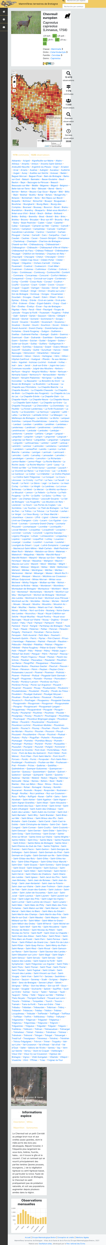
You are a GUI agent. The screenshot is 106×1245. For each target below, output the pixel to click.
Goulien (26, 325)
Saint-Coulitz (44, 827)
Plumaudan (57, 737)
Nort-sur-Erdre (36, 610)
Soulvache (36, 988)
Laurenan (51, 467)
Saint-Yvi (38, 976)
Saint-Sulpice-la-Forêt (44, 961)
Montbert (56, 588)
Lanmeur (27, 446)
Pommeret (60, 747)
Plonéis (15, 681)
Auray (24, 173)
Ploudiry (45, 691)
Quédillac (52, 765)
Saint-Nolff (36, 933)
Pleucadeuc (37, 660)
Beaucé (54, 182)
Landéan (27, 424)
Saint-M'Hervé (44, 923)
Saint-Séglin (58, 954)
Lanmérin (16, 446)
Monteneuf (22, 591)
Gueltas (15, 334)
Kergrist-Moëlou (40, 371)
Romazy (47, 787)
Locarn (43, 520)
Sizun (64, 985)
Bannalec (35, 179)
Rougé (15, 793)
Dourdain (16, 297)
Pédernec (34, 629)
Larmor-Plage (34, 461)
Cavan (34, 238)
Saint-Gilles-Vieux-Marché (53, 861)
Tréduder (30, 1013)
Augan (16, 173)
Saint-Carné (44, 821)
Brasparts (40, 210)
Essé (63, 303)
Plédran (48, 644)
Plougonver (47, 703)
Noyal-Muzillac (27, 616)
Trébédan (26, 1007)
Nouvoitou (30, 613)
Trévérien (64, 1038)
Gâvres (51, 315)
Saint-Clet (55, 824)
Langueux (65, 439)
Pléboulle (16, 644)
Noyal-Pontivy (44, 616)
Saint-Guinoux (51, 867)
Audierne (65, 170)
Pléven (15, 669)
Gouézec (16, 325)
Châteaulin (32, 247)
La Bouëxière (39, 384)
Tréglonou (17, 1023)
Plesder (15, 657)
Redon (44, 778)
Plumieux (28, 743)
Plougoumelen (62, 703)
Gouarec (24, 322)
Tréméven (16, 1035)
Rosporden (49, 790)
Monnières (59, 585)
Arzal (15, 170)
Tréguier (52, 1026)
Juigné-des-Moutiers (43, 368)
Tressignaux (29, 1038)
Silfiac (26, 985)
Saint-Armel (41, 805)
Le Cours (60, 477)
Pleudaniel (50, 660)
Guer (26, 337)
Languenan (53, 439)
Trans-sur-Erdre (45, 1004)
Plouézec (58, 697)
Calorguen (25, 225)
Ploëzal (35, 675)
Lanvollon (41, 458)
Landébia (38, 424)
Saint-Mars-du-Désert (53, 911)
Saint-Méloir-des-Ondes (23, 923)
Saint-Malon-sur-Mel (33, 908)
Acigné (26, 160)
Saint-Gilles (42, 858)
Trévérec (53, 1038)
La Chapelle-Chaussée (42, 390)
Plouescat (46, 697)
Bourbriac (16, 204)
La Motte (54, 418)
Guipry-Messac (60, 346)
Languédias (39, 439)
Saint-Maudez (36, 917)
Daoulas (46, 288)
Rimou (48, 784)
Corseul (48, 281)
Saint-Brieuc (27, 818)
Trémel (29, 1032)
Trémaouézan (51, 1029)
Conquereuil (18, 278)
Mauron (59, 560)
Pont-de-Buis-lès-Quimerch (32, 753)
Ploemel (39, 672)
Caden (41, 222)
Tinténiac (25, 1001)
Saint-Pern (40, 939)
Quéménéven (18, 768)
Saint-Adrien (29, 799)
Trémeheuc (18, 1032)
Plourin (55, 728)
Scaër (44, 979)
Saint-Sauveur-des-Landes (52, 951)
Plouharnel (26, 712)
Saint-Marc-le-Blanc (30, 911)
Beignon (64, 185)
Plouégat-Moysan (52, 694)
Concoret (44, 275)
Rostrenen (62, 790)
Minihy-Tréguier (29, 582)
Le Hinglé (35, 486)
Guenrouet (17, 337)
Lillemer (54, 517)
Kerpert (15, 377)
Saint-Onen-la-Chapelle (55, 933)
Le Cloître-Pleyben (61, 474)
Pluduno (16, 737)
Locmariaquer (29, 526)
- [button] (14, 85)
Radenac (16, 778)
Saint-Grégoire (34, 867)
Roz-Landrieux (37, 793)
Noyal (40, 613)
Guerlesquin (60, 337)
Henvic (36, 356)
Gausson (42, 315)
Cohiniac (52, 269)
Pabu (22, 622)
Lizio (35, 520)
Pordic (25, 759)
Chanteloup (19, 241)
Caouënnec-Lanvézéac (23, 232)
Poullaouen (61, 762)
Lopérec (16, 539)
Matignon (48, 560)
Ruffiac (22, 796)
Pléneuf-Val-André (20, 653)
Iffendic (46, 359)
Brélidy (23, 216)
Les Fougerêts (33, 502)
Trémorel (28, 1035)
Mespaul (16, 576)
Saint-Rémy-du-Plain (56, 945)
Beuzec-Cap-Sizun (38, 191)
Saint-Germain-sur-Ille (43, 855)
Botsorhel (37, 201)
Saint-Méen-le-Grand (52, 920)
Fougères (56, 312)
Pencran (53, 629)
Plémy (47, 650)
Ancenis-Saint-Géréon (51, 163)
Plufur (25, 737)
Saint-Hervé (17, 874)
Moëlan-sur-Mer (47, 582)
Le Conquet (48, 477)
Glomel (24, 319)
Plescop (64, 653)
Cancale (51, 229)
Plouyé (59, 731)
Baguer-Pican (35, 176)
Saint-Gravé (19, 867)
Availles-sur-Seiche (39, 173)
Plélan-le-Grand (47, 647)
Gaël (15, 315)
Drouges (27, 297)
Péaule (24, 629)
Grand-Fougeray (31, 331)
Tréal (57, 1004)
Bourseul (27, 207)
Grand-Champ (36, 328)
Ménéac (25, 570)
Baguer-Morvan (19, 176)
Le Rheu (57, 495)
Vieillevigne (56, 1050)
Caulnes (25, 238)
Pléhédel (16, 647)
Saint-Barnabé (19, 815)
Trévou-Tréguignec (22, 1041)
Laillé (64, 412)
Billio (67, 191)
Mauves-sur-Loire (20, 564)
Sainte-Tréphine (51, 846)
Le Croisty (28, 480)
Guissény (26, 350)
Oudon (15, 622)
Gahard (23, 315)
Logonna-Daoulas (53, 533)
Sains (57, 796)
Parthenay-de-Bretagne (51, 626)
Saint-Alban (42, 802)
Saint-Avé (62, 812)
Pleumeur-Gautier (38, 666)
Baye (23, 182)
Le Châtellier (43, 474)
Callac (15, 225)
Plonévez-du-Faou (49, 681)
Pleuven (63, 666)
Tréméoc (39, 1032)
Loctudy (27, 533)
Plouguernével (34, 709)
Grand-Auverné (19, 328)
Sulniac (26, 992)
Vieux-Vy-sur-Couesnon (35, 1054)
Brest (41, 216)
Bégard (54, 185)
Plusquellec (59, 743)
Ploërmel (25, 675)
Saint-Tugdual (33, 970)
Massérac (37, 560)
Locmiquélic (56, 526)
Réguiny (53, 778)
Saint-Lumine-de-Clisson (38, 902)
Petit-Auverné (29, 635)
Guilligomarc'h (56, 343)
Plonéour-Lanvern (29, 681)
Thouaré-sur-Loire (56, 998)
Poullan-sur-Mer (46, 762)
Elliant (53, 297)
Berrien (15, 191)
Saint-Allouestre (58, 802)
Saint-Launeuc (26, 895)
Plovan (41, 734)
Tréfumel (60, 1016)
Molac (35, 585)
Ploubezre (63, 688)
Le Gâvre (35, 483)
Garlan (32, 315)
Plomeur (48, 678)
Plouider (60, 712)
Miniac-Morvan (39, 579)
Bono (37, 198)
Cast (63, 235)
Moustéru (46, 604)
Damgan (35, 288)
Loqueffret (38, 539)
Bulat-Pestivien (28, 222)
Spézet (47, 988)
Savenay (35, 979)
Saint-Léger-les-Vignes (52, 899)
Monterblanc (36, 591)
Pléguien (59, 644)
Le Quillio (35, 495)
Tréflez (50, 1016)
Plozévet (51, 734)
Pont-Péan (26, 756)
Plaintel (41, 641)
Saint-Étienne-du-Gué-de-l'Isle (26, 846)
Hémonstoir (29, 353)
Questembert (39, 771)
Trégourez (42, 1023)
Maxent (34, 564)
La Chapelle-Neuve (38, 399)
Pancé (59, 622)
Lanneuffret (31, 449)
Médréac (52, 564)
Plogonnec (26, 678)
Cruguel (15, 288)
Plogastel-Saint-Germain (53, 675)
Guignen (52, 340)
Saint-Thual (45, 967)
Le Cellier (30, 474)
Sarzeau (49, 976)
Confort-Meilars (58, 275)
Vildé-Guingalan (39, 1057)
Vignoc (26, 1057)
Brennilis (33, 216)
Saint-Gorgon (62, 864)
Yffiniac (33, 1060)
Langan (49, 433)
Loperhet (26, 539)
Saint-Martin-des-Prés (50, 914)
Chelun (39, 256)
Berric (59, 188)
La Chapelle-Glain (50, 396)
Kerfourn (16, 371)
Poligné (49, 747)
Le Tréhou (26, 511)
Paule (67, 626)
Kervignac (47, 377)
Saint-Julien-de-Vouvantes (33, 892)
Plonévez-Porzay (20, 684)
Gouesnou (59, 322)
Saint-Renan (18, 948)
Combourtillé (53, 272)
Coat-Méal (53, 266)
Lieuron (29, 517)
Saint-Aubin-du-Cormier (43, 812)
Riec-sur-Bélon (28, 784)
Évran (39, 306)
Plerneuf (54, 653)
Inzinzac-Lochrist (37, 362)
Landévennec (44, 427)
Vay (58, 1047)
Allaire (59, 160)
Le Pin (26, 495)
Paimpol (38, 622)
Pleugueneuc (42, 663)
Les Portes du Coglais (45, 505)
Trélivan (38, 1029)
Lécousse (16, 480)
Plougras (17, 706)
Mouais (16, 604)
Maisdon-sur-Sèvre (44, 551)
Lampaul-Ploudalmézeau (35, 421)
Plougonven (34, 703)
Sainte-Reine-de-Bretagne (40, 843)
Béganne (44, 185)
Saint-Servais (33, 957)
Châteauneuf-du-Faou (22, 250)
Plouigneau (17, 716)
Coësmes (28, 269)
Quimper (27, 774)
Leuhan (63, 511)
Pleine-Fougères (30, 647)
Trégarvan (31, 1019)
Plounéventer (38, 722)
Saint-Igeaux (31, 877)
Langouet (61, 436)
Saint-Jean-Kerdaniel (29, 883)
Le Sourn (27, 505)
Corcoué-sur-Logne (43, 278)
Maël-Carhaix (45, 548)
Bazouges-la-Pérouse (38, 182)
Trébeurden (38, 1007)
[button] (14, 82)
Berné (51, 188)
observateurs (40, 155)
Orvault (64, 619)
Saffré (49, 796)
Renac (26, 781)
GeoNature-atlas (45, 1244)
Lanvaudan (48, 455)
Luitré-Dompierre (49, 545)
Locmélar (43, 526)
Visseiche (16, 1060)
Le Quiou (46, 495)
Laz (54, 470)
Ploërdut (60, 672)
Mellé (52, 567)
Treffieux (65, 1013)
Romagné (36, 787)
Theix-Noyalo (18, 998)
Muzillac (23, 607)
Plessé (42, 657)
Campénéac (39, 229)
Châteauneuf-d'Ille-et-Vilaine (54, 247)
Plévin (34, 669)
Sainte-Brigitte (61, 836)
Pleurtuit (53, 666)
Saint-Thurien (18, 970)
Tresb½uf (16, 1038)
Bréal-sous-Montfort (57, 210)
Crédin (42, 284)
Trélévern (27, 1029)
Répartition (18, 1127)
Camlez (55, 225)
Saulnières (60, 976)
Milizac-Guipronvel (21, 579)
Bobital (23, 194)
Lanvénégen (18, 458)
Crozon (60, 284)
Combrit (66, 272)
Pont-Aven (40, 750)
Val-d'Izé (56, 1044)
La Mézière (42, 418)
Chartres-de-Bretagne (49, 241)
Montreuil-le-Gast (34, 598)
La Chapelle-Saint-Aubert (25, 402)
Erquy (56, 303)
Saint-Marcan (51, 908)
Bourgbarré (28, 204)
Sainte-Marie (46, 840)
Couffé (15, 284)
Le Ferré (25, 483)
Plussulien (16, 747)
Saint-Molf (25, 926)
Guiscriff (16, 350)
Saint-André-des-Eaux (22, 805)
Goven (55, 325)
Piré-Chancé (54, 638)
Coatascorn (40, 266)
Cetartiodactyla (58, 52)
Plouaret (57, 684)
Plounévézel (52, 722)
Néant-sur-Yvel (45, 607)
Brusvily (59, 219)
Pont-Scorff (59, 756)
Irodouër (52, 362)
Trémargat (65, 1029)
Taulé (62, 992)
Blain (15, 194)
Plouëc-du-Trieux (59, 691)
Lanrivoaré (59, 452)
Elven (60, 297)
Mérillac (49, 570)
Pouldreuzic (30, 762)
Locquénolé (48, 529)
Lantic (26, 455)
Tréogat (48, 1035)
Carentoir (51, 232)
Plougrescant (30, 706)
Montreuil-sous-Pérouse (56, 598)
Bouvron (48, 207)
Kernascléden (49, 374)
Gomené (34, 319)
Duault (36, 297)
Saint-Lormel (18, 902)
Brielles (15, 219)
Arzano (24, 170)
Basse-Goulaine (49, 179)
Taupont (16, 995)
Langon (38, 436)
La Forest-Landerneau (32, 408)
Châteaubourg (36, 244)
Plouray (35, 728)
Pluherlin (45, 737)
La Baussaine (30, 381)
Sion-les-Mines (38, 985)
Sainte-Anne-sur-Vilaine (40, 836)
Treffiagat (54, 1013)
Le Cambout (18, 474)
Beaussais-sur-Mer (21, 185)
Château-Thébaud (44, 250)
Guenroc (64, 334)
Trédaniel (16, 1010)
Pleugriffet (29, 663)
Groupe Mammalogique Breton (44, 1237)
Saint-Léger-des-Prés (28, 899)
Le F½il (39, 480)
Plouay (37, 688)
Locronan (16, 533)
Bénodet (42, 188)
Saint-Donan (49, 833)
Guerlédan (48, 337)
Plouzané (16, 734)
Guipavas (38, 346)
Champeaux (64, 238)
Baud (61, 179)
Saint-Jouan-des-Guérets (34, 889)
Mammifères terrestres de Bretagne (38, 3)
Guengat (44, 334)
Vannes (51, 1047)
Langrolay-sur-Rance (22, 439)
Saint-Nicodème (51, 926)
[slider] (42, 141)
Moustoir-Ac (60, 604)
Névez (15, 610)
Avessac (54, 173)
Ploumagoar (51, 716)
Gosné (15, 322)
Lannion (52, 449)
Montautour (43, 588)
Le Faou (48, 480)
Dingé (33, 291)
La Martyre (25, 415)
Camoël (64, 225)
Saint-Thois (17, 967)
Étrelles (21, 306)
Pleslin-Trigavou (29, 657)
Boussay (37, 207)
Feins (24, 309)
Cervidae (56, 55)
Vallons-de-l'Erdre (37, 1047)
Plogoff (15, 678)
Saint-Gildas (63, 855)
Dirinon (42, 291)
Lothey (49, 539)
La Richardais (54, 458)
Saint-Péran (54, 936)
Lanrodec (16, 455)
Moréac (46, 601)
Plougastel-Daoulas (60, 700)
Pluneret (39, 743)
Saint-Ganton (42, 849)
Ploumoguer (19, 719)
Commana (18, 275)
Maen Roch (17, 551)
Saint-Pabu (41, 936)
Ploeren (15, 675)
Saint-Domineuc (33, 833)
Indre (14, 362)
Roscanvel (17, 790)
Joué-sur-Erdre (39, 365)
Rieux (40, 784)
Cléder (59, 260)
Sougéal (25, 988)
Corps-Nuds (36, 281)
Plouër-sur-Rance (31, 697)
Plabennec (31, 641)
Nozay (45, 619)
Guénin (54, 334)
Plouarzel (16, 688)
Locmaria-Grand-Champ (42, 523)
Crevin (51, 284)
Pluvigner (28, 747)
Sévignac (16, 985)
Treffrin (27, 1016)
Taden (44, 992)
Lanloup (63, 443)
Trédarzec (28, 1010)
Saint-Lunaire (59, 902)
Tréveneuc (42, 1038)
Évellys (30, 306)
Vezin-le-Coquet (41, 1050)
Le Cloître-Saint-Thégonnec (26, 477)
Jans (20, 365)
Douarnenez (57, 294)
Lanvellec (60, 455)
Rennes (35, 781)
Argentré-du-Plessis (41, 167)
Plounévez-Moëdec (42, 725)
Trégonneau (29, 1023)
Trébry (61, 1007)
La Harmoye (43, 412)
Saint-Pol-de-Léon (59, 942)
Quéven (51, 771)
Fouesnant (45, 312)
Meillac (15, 567)
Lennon (29, 492)
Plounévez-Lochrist (21, 725)
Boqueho (16, 201)
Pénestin (63, 629)
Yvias (42, 1060)
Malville (40, 554)
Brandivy (29, 210)
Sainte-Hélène (18, 840)
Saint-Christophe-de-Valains (34, 824)
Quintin (49, 774)
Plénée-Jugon (59, 650)
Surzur (35, 992)
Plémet (38, 650)
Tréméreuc (51, 1032)
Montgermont (24, 595)
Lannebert (64, 446)
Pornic (33, 759)
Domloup (34, 294)
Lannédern (18, 449)
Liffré (37, 517)
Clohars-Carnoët (42, 263)
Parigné (33, 626)
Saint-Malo (17, 905)
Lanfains (39, 433)
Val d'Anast (44, 1044)
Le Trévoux (39, 511)
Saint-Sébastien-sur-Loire (24, 954)
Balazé (25, 179)
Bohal (40, 194)
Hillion (65, 356)
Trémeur (62, 1032)
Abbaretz (16, 160)
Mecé (43, 564)
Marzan (26, 560)
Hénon (28, 356)
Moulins (36, 604)
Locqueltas (34, 529)
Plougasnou (43, 700)
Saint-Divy (62, 830)
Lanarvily (53, 421)
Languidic (18, 443)
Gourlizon (45, 325)
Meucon (36, 576)
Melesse (25, 567)
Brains (65, 207)
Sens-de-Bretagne (27, 982)
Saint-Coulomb (60, 827)
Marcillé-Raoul (53, 554)
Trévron (37, 1041)
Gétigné (61, 315)
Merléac (59, 570)
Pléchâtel (27, 644)
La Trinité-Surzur (36, 467)
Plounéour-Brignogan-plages (41, 719)
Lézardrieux (17, 517)
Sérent (58, 982)
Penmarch (27, 632)
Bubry (16, 222)
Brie (57, 216)
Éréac (32, 303)
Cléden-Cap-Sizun (30, 260)
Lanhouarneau (32, 443)
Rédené (35, 778)
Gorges (59, 319)
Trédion (48, 1010)
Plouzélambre (29, 734)
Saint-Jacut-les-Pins (50, 877)
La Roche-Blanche (52, 461)
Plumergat (17, 743)
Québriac (41, 765)
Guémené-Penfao (29, 334)
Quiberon (16, 774)
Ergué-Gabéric (44, 303)
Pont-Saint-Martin (42, 756)
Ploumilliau (64, 716)
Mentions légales (82, 1237)
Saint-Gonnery (47, 864)
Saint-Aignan (59, 799)
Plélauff (22, 650)
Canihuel (61, 229)
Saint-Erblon (19, 843)
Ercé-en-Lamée (45, 300)
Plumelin (58, 740)
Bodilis (32, 194)
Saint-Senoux (18, 957)
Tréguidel (41, 1026)
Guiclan (33, 340)
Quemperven (55, 768)
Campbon (26, 229)
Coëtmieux (40, 269)
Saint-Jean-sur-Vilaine (22, 886)
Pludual (61, 734)
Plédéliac (38, 644)
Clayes (15, 260)
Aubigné (44, 170)
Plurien (48, 743)
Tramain (16, 1004)
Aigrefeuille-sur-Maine (42, 160)
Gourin (35, 325)
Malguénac (29, 554)
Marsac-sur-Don (47, 557)
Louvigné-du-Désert (22, 545)
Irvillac (62, 362)
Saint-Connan (29, 827)
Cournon (25, 284)
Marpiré (33, 557)
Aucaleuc (54, 170)
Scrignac (53, 979)
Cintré (61, 256)
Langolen (28, 436)
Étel (14, 306)
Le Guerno (54, 483)
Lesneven (16, 505)
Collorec (63, 269)
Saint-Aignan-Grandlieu (23, 802)
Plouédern (17, 694)
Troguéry (56, 1041)
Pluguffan (34, 737)
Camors (15, 229)
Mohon (60, 582)
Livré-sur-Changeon (21, 520)
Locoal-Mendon (19, 529)
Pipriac (42, 638)
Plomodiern (60, 678)
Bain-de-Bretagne (52, 176)
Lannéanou (51, 446)
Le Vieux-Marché (49, 514)
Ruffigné (32, 796)
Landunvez (17, 433)
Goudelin (35, 322)
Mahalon (29, 551)
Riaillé (59, 781)
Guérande (35, 337)
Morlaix (55, 601)
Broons (24, 219)
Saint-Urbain (49, 970)
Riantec (15, 784)
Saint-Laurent (42, 895)
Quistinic (59, 774)
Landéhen (49, 424)
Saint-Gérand (30, 852)
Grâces (64, 325)
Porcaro (16, 759)
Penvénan (39, 632)
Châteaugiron (18, 247)
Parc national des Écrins (75, 1244)
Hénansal (55, 353)
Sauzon (25, 979)
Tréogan (38, 1035)
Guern (15, 340)
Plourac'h (25, 728)
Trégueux (29, 1026)
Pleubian (25, 660)
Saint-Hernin (60, 871)
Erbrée (33, 300)
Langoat (59, 433)
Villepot (63, 1057)
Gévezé (15, 319)
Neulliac (58, 607)
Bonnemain (27, 198)
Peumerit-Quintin (20, 638)
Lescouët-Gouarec (50, 498)
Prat (14, 765)
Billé (61, 191)
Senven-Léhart (46, 982)
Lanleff (54, 443)
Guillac (34, 343)
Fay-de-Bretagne (52, 306)
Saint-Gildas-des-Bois (24, 858)
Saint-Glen (17, 864)
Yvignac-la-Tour (55, 1060)
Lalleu (14, 415)
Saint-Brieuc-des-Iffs (46, 818)
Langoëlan (17, 436)
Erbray (24, 300)
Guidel (42, 340)
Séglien (63, 979)
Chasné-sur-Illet (19, 244)
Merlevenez (17, 573)
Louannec (59, 539)
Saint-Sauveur (30, 951)
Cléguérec (27, 263)
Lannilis (42, 449)
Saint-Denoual (19, 830)
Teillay (25, 995)
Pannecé (16, 626)
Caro (44, 235)
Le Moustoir (17, 492)
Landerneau (17, 427)
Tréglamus (54, 1019)
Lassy (57, 464)
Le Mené (28, 489)
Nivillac (23, 610)
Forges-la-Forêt (29, 312)
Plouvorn (50, 731)
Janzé (27, 365)
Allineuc (15, 163)
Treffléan (17, 1016)
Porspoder (44, 759)
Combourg (39, 272)
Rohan (27, 787)
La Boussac (53, 384)
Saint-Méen (34, 920)
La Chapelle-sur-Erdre (51, 402)
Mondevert (46, 585)
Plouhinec (37, 712)
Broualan (34, 219)
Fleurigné (47, 309)
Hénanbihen (43, 353)
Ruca (14, 796)
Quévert (61, 771)
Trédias (38, 1010)
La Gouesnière (28, 412)
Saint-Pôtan (17, 945)
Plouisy (28, 716)
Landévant (30, 427)
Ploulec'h (38, 716)
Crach (34, 284)
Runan (41, 796)
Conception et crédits (65, 1237)
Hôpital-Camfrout (20, 359)
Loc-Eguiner (55, 520)
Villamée (54, 1057)
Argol (56, 167)
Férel (38, 309)
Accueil (28, 1237)
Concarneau (31, 275)
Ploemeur (49, 672)
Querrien (16, 771)
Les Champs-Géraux (29, 498)
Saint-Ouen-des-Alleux (23, 936)
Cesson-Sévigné (48, 238)
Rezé (52, 781)
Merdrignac (37, 570)
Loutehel (59, 542)
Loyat (36, 545)
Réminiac (63, 778)
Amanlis (25, 163)
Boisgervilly (60, 194)
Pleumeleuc (56, 663)
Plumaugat (17, 740)
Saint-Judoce (55, 889)
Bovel (57, 207)
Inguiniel (23, 362)
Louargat (16, 542)
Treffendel (42, 1013)
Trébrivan (51, 1007)
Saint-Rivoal (44, 948)
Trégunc (62, 1026)
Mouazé (26, 604)
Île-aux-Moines (59, 359)
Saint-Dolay (17, 833)
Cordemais (60, 278)
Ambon (34, 163)
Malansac (60, 551)
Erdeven (23, 303)
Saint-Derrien (34, 830)
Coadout (28, 266)
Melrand (16, 570)
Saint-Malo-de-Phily (34, 905)
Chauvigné (17, 256)
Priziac (31, 765)
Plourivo (29, 731)
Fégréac (16, 309)
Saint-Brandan (47, 815)
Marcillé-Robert (19, 557)
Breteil (49, 216)
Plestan (50, 657)
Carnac (26, 235)
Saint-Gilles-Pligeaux (28, 861)
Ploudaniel (34, 691)
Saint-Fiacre (28, 849)
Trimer (47, 1041)
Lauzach (62, 467)
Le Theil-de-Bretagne (48, 508)
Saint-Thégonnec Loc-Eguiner (40, 964)
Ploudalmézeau (19, 691)
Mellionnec (62, 567)
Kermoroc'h (35, 374)
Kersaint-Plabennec (30, 377)
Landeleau (61, 424)
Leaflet (47, 146)
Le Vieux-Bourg (31, 514)
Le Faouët (59, 480)
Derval (55, 288)
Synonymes (32, 1127)
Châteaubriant (52, 244)
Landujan (54, 430)
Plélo (30, 650)
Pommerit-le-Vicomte (22, 750)
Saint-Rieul (31, 948)
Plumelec (28, 740)
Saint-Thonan (31, 967)
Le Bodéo (62, 470)
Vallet (23, 1047)
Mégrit (62, 564)
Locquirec (61, 529)
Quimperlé (38, 774)
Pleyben (43, 669)
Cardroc (40, 232)
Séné (14, 982)
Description (19, 1122)
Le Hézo (24, 486)
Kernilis (61, 374)
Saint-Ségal (44, 954)
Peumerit (55, 635)
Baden (63, 173)
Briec (63, 216)
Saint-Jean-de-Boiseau (39, 880)
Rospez (38, 790)
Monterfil (48, 591)
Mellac (44, 567)
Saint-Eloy (33, 840)
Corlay (15, 281)
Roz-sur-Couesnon (55, 793)
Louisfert (37, 542)
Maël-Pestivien (61, 548)
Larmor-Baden (19, 461)
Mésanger (39, 573)
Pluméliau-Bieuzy (43, 740)
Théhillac (59, 995)
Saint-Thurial (59, 967)
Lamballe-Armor (40, 415)
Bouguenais (59, 201)
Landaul (17, 424)
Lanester (29, 433)
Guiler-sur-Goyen (20, 343)
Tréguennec (17, 1026)
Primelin (22, 765)
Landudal (31, 430)
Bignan (53, 191)
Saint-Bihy (33, 815)
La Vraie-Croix (43, 470)
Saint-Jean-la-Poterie (52, 883)
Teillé (32, 995)
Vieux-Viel (17, 1054)
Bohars (49, 194)
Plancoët (51, 641)
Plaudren (62, 641)
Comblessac (26, 272)
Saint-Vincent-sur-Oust (45, 973)
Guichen (24, 340)
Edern (45, 297)
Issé (14, 365)
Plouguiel (47, 709)
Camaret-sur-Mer (40, 225)
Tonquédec (37, 1001)
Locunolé (37, 533)
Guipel (48, 346)
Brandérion (17, 210)
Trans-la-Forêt (29, 1004)
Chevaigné (50, 256)
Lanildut (45, 443)
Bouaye (48, 201)
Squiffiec (57, 988)
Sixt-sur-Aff (53, 985)
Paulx (16, 629)
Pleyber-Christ (56, 669)
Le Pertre (51, 492)
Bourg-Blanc (43, 204)
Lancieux (64, 421)
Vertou (27, 1050)
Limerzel (64, 517)
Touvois (58, 1001)
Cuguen (25, 288)
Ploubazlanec (49, 688)
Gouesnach (46, 322)
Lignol (45, 517)
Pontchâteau (53, 750)
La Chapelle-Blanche (48, 387)
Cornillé (24, 281)
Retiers (44, 781)
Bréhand (58, 213)
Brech (40, 213)
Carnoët (36, 235)
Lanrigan (36, 452)
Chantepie (32, 241)
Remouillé (16, 781)
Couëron (58, 281)
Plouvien (39, 731)
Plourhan (46, 728)
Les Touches (30, 508)
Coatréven (17, 269)
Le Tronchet (52, 511)
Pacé (30, 622)
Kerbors (59, 368)
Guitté (36, 350)
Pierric (33, 638)
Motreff (65, 601)
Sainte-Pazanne (62, 840)
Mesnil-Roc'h (61, 573)
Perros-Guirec (52, 632)
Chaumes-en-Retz (55, 253)
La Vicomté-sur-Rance (22, 470)
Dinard (15, 291)
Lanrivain (47, 452)
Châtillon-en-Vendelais (34, 253)
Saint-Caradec (29, 821)
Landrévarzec (18, 430)
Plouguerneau (18, 709)
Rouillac (24, 793)
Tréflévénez (39, 1016)
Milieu (29, 1122)
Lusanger (64, 545)
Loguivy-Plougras (20, 536)
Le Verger (16, 514)
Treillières (16, 1029)
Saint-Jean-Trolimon (45, 886)
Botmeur (27, 201)
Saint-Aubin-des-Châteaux (43, 809)
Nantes (32, 607)
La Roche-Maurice (36, 464)
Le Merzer (39, 489)
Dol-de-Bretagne (20, 294)
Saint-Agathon (44, 799)
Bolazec (16, 198)
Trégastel (42, 1019)
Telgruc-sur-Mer (45, 995)
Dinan (63, 288)
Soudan (15, 988)
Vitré (25, 1060)
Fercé (31, 309)
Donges (45, 294)
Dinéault (24, 291)
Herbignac (47, 356)
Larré (49, 464)
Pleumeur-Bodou (20, 666)
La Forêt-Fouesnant (54, 408)
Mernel (28, 573)
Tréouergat (59, 1035)
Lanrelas (26, 452)
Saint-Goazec (30, 864)
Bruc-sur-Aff (47, 219)
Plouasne (27, 688)
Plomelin (38, 678)
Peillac (44, 629)
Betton (24, 191)
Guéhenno (56, 331)
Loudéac (27, 542)
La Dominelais (57, 405)
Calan (49, 222)
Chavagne (29, 256)
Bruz (67, 219)
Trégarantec (18, 1019)
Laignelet (55, 412)
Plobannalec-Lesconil (22, 672)
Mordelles (35, 601)
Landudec (43, 430)
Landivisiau (58, 427)
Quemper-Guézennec (37, 768)
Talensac (53, 992)
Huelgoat (35, 359)
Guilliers (43, 343)
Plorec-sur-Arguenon (41, 684)
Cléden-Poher (47, 260)
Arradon (65, 167)
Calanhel (58, 222)
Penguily (16, 632)
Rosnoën (28, 790)
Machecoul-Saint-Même (25, 548)
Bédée (35, 185)
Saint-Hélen (30, 871)
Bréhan (48, 213)
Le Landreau (48, 486)
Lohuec (34, 536)
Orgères (55, 619)
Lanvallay (35, 455)
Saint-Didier (49, 830)
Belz (34, 188)
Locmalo (23, 523)
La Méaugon (57, 415)
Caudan (15, 238)
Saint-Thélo (62, 964)
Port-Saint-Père (58, 759)
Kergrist (26, 371)
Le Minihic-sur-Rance (56, 489)
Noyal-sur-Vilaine (32, 619)
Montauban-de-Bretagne (24, 588)
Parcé (25, 626)
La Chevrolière (41, 405)
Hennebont (17, 356)
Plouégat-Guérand (33, 694)
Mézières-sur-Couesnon (54, 576)
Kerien (53, 371)
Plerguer (36, 653)
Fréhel (66, 312)
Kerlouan (62, 371)
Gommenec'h (47, 319)
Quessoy (26, 771)
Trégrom (54, 1023)
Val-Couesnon (29, 1044)
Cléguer (15, 263)
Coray (29, 278)
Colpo (15, 272)
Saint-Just (53, 892)
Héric (57, 356)
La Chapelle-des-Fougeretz (35, 393)
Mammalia (56, 49)
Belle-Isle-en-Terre (21, 188)
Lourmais (48, 542)
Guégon (45, 331)
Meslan (49, 573)
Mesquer (26, 576)
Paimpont (49, 622)
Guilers (61, 340)
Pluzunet (39, 747)
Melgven (35, 567)
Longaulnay (61, 536)
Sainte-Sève (61, 843)
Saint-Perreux (53, 939)
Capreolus (55, 58)
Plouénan (16, 697)
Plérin (44, 653)
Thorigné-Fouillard (36, 998)
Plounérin (24, 722)
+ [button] (14, 78)
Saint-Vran (26, 976)
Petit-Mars (44, 635)
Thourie (15, 1001)
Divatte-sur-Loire (56, 291)
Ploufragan (30, 700)
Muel (14, 607)
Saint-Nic (36, 926)
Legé (44, 483)
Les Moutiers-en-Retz (52, 502)
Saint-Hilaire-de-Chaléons (38, 874)
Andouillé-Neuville (20, 167)
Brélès (15, 216)
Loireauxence (47, 536)
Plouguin (58, 709)
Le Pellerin (40, 492)
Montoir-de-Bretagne (44, 595)
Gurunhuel (46, 350)
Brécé (32, 213)
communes (21, 155)
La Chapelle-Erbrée (30, 396)
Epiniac (15, 300)
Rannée (25, 778)
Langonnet (50, 436)
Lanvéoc (30, 458)
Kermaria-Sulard (19, 374)
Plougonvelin (19, 703)
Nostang (50, 610)
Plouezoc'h (17, 700)
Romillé (57, 787)
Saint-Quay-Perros (34, 945)
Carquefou (54, 235)
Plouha (15, 712)
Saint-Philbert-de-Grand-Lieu (34, 942)
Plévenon (24, 669)
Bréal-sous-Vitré (20, 213)
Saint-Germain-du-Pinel (50, 852)
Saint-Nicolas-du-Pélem (43, 930)
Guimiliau (26, 346)
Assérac (33, 170)
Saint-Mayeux (52, 917)
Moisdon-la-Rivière (21, 585)
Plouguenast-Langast (49, 706)
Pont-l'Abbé (54, 753)
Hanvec (57, 350)
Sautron (15, 979)
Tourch (49, 1001)
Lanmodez (38, 446)
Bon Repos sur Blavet (52, 198)
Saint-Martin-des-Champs (24, 914)
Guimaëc (16, 346)
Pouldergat (17, 762)
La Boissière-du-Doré (49, 381)
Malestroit (17, 554)
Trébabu (16, 1007)
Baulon (15, 182)
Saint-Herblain (45, 871)
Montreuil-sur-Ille (20, 601)
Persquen (16, 635)
